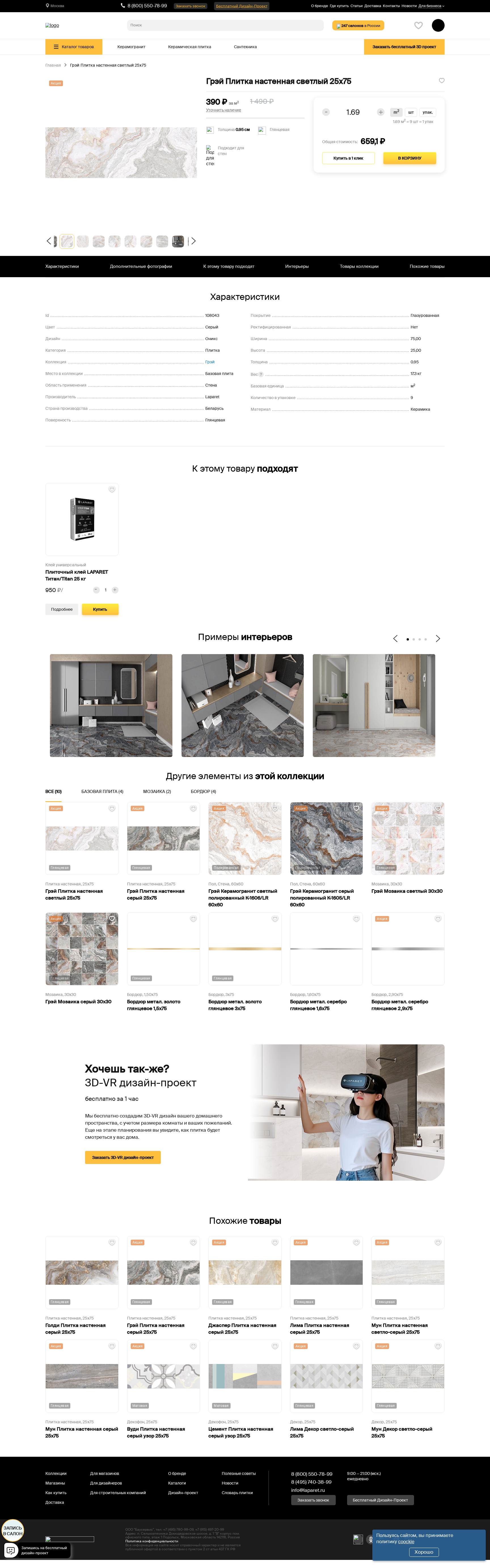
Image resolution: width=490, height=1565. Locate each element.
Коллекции (56, 1473)
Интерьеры (297, 266)
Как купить (55, 1492)
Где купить (339, 5)
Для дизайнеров (106, 1483)
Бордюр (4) (203, 791)
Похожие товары (427, 266)
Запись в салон (13, 1531)
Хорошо (424, 1552)
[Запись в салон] (38, 1551)
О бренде (319, 5)
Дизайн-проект (183, 1492)
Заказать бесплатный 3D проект (404, 46)
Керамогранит (131, 46)
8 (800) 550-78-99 (147, 6)
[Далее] (193, 241)
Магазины (55, 1483)
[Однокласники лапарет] (371, 1539)
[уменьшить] (96, 590)
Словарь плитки (237, 1492)
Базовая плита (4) (102, 791)
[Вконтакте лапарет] (358, 1539)
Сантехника (245, 46)
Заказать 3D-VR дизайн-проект (123, 1157)
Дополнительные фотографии (141, 266)
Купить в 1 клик (348, 158)
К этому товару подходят (228, 266)
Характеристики (62, 266)
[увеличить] (115, 590)
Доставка (372, 5)
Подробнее (62, 609)
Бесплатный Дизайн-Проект (241, 6)
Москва (57, 5)
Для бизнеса (430, 6)
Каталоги (177, 1483)
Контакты (391, 5)
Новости (409, 5)
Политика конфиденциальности (151, 1541)
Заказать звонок (190, 6)
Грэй (210, 361)
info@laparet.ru (308, 1490)
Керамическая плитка (189, 46)
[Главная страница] (52, 25)
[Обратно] (49, 241)
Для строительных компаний (118, 1492)
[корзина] (438, 25)
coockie (406, 1542)
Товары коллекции (359, 266)
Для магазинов (104, 1473)
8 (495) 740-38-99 (311, 1482)
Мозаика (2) (157, 791)
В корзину (409, 158)
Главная (53, 65)
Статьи (356, 5)
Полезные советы (239, 1473)
